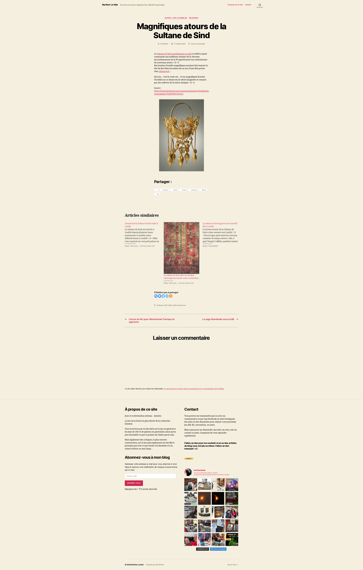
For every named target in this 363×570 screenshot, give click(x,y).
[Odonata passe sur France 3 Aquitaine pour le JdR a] (218, 539)
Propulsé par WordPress (155, 565)
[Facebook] (156, 296)
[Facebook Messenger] (159, 296)
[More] (170, 296)
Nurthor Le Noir (110, 5)
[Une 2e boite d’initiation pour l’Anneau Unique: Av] (204, 484)
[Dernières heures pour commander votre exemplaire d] (190, 512)
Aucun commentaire (198, 44)
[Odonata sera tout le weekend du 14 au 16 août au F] (231, 484)
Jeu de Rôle (193, 18)
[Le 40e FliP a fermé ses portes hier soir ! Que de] (231, 512)
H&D (169, 305)
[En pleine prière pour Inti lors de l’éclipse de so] (204, 498)
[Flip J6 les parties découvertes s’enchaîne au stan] (204, 539)
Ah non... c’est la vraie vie (176, 18)
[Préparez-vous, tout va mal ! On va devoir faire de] (231, 498)
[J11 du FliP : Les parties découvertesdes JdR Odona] (204, 525)
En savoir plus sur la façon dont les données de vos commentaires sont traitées (194, 389)
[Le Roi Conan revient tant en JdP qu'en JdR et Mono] (190, 498)
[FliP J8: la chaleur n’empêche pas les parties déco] (190, 539)
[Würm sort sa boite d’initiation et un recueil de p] (190, 484)
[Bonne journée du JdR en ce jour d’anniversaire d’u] (218, 512)
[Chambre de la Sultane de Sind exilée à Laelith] (142, 253)
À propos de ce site (235, 5)
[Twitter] (163, 296)
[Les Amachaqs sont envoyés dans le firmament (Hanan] (218, 484)
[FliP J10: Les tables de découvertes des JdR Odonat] (218, 525)
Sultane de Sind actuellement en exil (174, 54)
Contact (248, 5)
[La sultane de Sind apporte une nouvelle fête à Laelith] (220, 253)
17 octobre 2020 (180, 44)
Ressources (182, 305)
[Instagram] (167, 296)
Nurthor (165, 44)
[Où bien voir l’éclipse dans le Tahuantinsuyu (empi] (218, 498)
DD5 (166, 305)
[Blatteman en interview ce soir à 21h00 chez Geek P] (231, 539)
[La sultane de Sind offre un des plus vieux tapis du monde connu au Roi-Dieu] (181, 248)
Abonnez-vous (134, 483)
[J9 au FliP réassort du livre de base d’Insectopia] (231, 525)
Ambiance (160, 305)
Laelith (174, 305)
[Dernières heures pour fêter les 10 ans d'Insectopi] (204, 512)
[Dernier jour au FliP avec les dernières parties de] (190, 525)
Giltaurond (164, 71)
